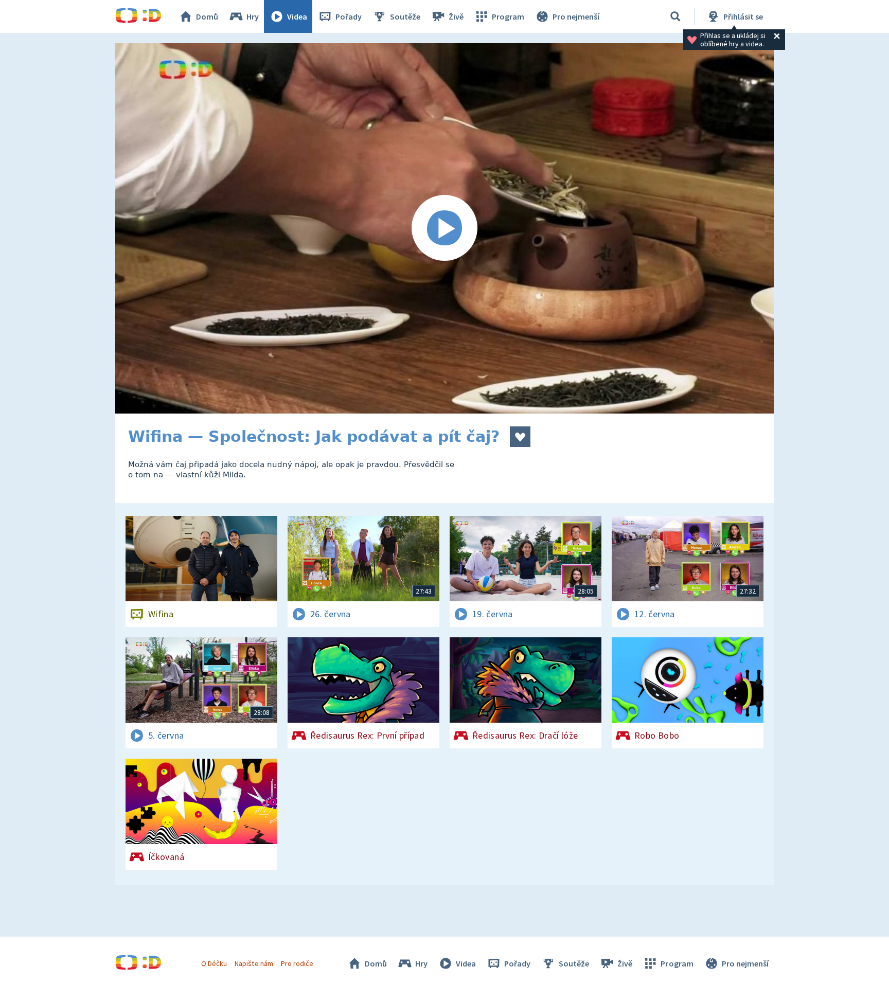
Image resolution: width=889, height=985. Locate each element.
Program (508, 16)
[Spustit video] (444, 228)
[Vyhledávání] (675, 16)
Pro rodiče (297, 963)
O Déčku (214, 963)
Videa (297, 16)
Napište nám (254, 963)
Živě (456, 16)
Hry (252, 16)
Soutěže (405, 16)
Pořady (348, 16)
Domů (207, 16)
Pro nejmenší (576, 16)
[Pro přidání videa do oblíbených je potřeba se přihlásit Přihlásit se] (520, 436)
